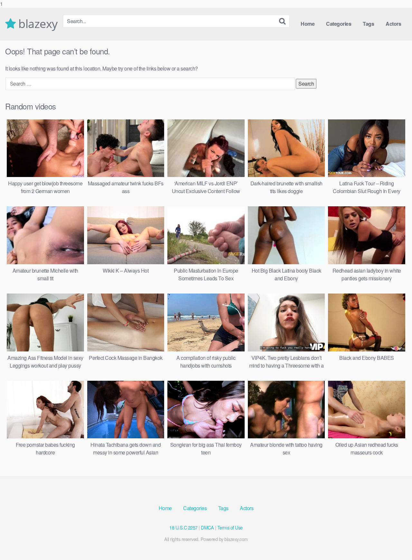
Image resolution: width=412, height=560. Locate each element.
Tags (368, 23)
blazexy (37, 24)
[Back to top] (394, 542)
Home (307, 23)
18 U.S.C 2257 (183, 527)
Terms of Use (230, 527)
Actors (393, 23)
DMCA (207, 527)
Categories (338, 23)
